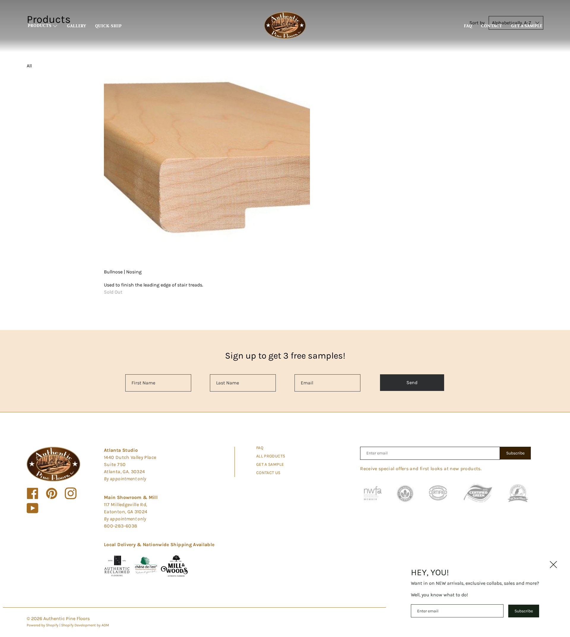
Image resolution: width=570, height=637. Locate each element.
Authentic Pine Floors (66, 618)
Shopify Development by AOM (85, 625)
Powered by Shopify (42, 625)
